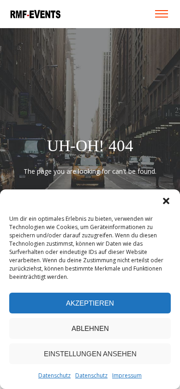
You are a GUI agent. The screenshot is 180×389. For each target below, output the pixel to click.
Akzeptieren (90, 303)
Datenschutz (54, 375)
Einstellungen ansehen (90, 354)
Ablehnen (90, 328)
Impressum (127, 375)
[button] (166, 201)
